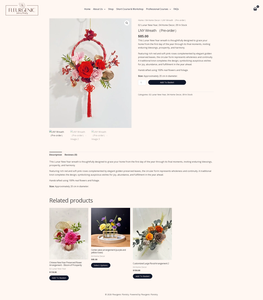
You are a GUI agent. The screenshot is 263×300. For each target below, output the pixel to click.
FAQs (176, 9)
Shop (111, 9)
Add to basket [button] (59, 277)
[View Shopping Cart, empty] (255, 9)
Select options (101, 265)
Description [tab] (55, 154)
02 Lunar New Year (148, 25)
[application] (104, 9)
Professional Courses (157, 9)
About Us (98, 9)
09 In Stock (181, 25)
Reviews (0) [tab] (71, 154)
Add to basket (167, 82)
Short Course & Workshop (129, 9)
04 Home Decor (152, 20)
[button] (126, 23)
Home (87, 9)
